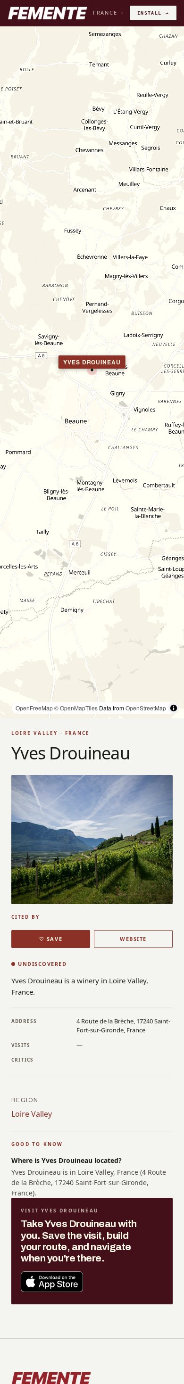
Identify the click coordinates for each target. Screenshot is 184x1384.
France (105, 12)
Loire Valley (31, 1114)
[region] (92, 372)
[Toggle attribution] (173, 708)
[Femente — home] (47, 13)
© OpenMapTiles (76, 708)
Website (133, 938)
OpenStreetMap (145, 708)
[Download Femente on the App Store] (52, 1281)
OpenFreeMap (34, 708)
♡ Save (50, 938)
